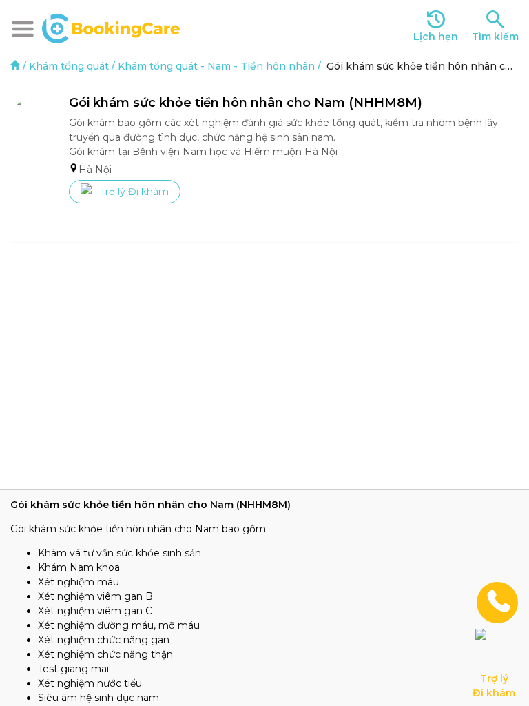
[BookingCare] (111, 26)
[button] (22, 29)
